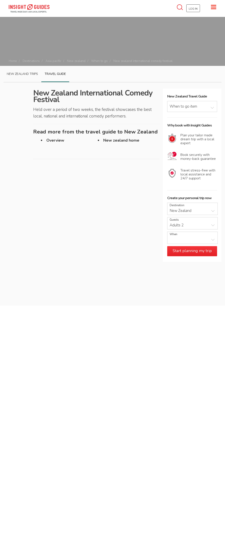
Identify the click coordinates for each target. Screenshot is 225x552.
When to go (99, 61)
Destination (177, 205)
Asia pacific (53, 61)
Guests (174, 219)
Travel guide (55, 74)
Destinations (31, 61)
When (173, 234)
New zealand (76, 61)
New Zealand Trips (22, 74)
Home (13, 61)
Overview (55, 140)
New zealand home (121, 140)
